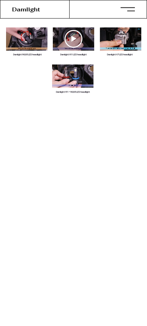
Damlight (26, 9)
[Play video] (73, 39)
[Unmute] (121, 46)
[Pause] (109, 46)
